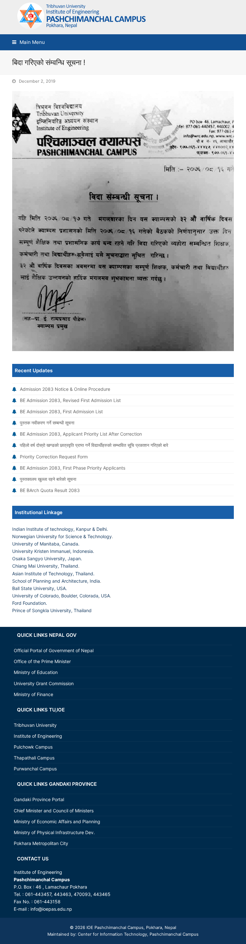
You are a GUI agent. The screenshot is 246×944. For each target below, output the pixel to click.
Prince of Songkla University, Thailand (52, 610)
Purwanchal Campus (35, 768)
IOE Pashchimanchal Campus (114, 927)
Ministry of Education (36, 672)
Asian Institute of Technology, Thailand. (53, 573)
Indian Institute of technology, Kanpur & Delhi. (60, 529)
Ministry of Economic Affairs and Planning (57, 821)
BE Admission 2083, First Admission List (61, 411)
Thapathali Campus (34, 757)
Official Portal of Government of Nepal (54, 650)
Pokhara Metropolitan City (41, 843)
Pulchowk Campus (33, 747)
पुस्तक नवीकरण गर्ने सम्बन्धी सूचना (47, 422)
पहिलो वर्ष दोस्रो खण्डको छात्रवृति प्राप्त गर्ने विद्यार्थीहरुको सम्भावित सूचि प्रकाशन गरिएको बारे (94, 445)
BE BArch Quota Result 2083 (50, 490)
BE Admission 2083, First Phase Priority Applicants (72, 468)
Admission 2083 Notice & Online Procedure (65, 389)
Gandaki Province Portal (39, 799)
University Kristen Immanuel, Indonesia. (53, 551)
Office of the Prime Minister (42, 661)
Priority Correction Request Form (54, 456)
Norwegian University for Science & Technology (62, 536)
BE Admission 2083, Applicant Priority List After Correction (81, 434)
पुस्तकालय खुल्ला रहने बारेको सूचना (48, 479)
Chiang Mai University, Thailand (45, 566)
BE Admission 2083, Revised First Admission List (70, 400)
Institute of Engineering (38, 736)
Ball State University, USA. (39, 588)
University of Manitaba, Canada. (45, 543)
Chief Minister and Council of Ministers (54, 810)
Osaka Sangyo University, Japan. (47, 558)
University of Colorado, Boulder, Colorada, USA (61, 595)
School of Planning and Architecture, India (56, 581)
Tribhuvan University (35, 725)
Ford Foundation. (29, 603)
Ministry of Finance (33, 694)
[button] (28, 42)
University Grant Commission (44, 683)
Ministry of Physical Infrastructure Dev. (54, 832)
